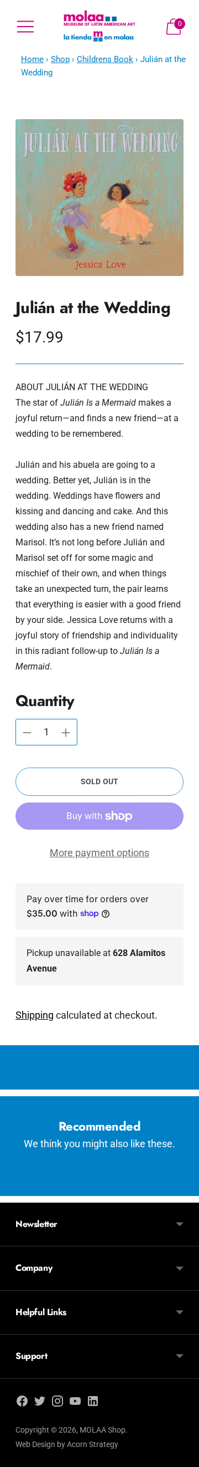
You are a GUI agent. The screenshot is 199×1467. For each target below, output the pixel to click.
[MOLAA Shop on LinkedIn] (93, 1403)
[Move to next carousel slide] (183, 1187)
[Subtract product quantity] (66, 732)
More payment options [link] (99, 852)
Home (32, 59)
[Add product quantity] (27, 732)
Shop (60, 59)
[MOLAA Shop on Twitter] (39, 1403)
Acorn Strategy (92, 1444)
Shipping (34, 1015)
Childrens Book (105, 59)
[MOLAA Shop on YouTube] (75, 1403)
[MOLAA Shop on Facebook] (22, 1403)
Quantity (44, 701)
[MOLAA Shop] (99, 27)
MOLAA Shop (102, 1429)
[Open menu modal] (25, 26)
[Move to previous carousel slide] (15, 1187)
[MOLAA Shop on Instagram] (57, 1403)
